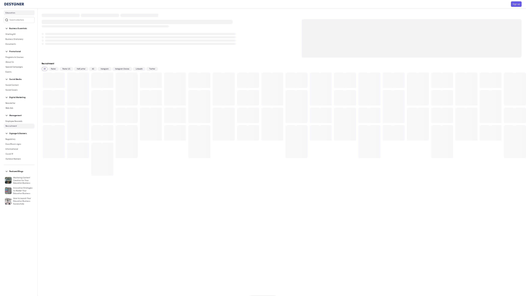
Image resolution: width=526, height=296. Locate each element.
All (45, 69)
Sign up (516, 4)
